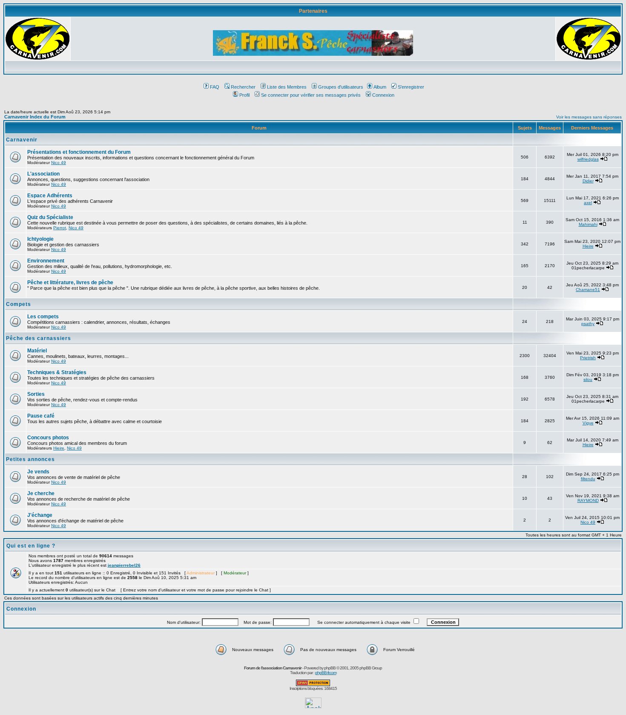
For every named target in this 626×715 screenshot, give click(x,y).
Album (379, 86)
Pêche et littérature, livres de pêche (70, 282)
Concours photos (48, 438)
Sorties (36, 394)
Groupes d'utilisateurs (340, 86)
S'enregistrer (411, 86)
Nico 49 (58, 162)
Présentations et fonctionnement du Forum (79, 152)
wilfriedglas (588, 159)
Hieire (588, 246)
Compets (18, 304)
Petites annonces (30, 459)
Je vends (38, 472)
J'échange (39, 515)
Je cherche (41, 493)
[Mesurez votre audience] (313, 705)
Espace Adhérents (49, 196)
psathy (587, 323)
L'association (43, 174)
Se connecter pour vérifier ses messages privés (311, 95)
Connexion (383, 95)
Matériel (37, 351)
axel (588, 202)
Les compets (43, 317)
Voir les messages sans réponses (589, 117)
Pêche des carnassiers (38, 338)
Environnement (45, 261)
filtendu (588, 478)
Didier (588, 181)
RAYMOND (588, 500)
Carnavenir (21, 140)
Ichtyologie (40, 239)
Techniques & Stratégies (56, 372)
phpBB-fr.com (325, 672)
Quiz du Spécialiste (50, 217)
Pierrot (59, 227)
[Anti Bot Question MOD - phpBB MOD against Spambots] (313, 684)
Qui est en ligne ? (30, 546)
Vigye (588, 423)
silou (587, 379)
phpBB (330, 668)
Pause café (41, 416)
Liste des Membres (287, 86)
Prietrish (588, 357)
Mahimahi (588, 224)
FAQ (214, 86)
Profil (244, 95)
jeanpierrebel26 (124, 565)
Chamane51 (588, 289)
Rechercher (243, 86)
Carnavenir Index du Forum (35, 116)
